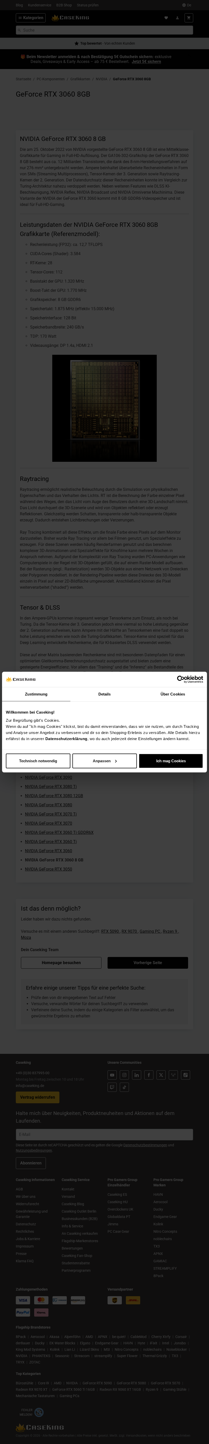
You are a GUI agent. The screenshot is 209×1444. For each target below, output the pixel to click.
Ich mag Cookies (171, 760)
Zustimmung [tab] (36, 694)
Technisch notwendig (38, 760)
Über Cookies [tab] (173, 694)
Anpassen (102, 760)
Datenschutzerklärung (66, 738)
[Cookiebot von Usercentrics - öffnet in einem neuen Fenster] (181, 679)
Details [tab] (104, 694)
